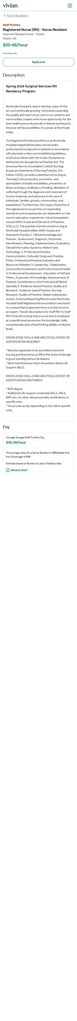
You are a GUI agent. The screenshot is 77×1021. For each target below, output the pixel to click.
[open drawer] (70, 5)
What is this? (19, 470)
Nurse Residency (17, 15)
